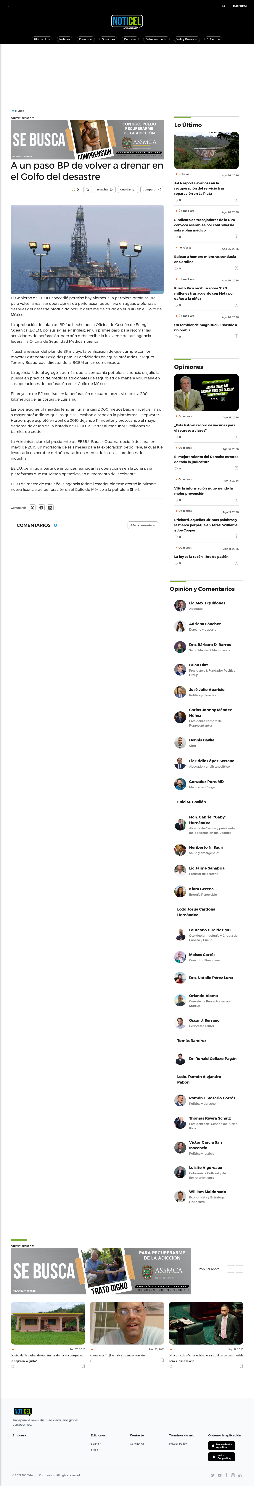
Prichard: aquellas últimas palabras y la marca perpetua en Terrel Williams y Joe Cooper (205, 525)
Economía (85, 39)
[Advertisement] (127, 72)
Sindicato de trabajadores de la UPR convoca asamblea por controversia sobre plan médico (204, 225)
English (95, 1449)
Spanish (96, 1443)
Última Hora (42, 39)
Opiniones (108, 39)
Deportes (130, 39)
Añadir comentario (142, 525)
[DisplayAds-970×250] (101, 1271)
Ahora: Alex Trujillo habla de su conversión (38, 1355)
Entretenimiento (156, 39)
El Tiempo (213, 39)
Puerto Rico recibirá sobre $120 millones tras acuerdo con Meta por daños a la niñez (204, 293)
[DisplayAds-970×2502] (87, 139)
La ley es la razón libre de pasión (201, 556)
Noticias (64, 39)
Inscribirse (240, 6)
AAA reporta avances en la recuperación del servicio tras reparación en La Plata (199, 188)
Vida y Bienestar (186, 39)
